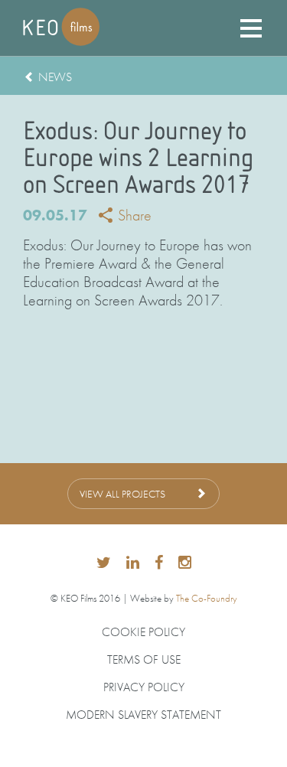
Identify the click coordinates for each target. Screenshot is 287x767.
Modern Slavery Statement (143, 715)
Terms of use (144, 660)
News (55, 77)
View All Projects (122, 494)
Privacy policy (143, 687)
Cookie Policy (143, 632)
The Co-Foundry (206, 598)
